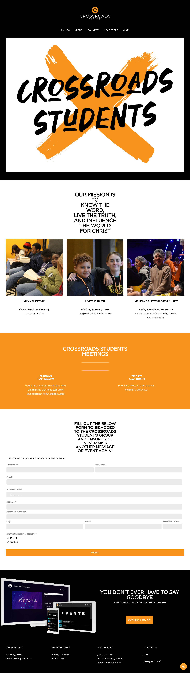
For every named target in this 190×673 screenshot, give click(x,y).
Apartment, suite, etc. (16, 512)
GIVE (126, 30)
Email (9, 477)
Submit (95, 553)
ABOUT (79, 30)
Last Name (100, 465)
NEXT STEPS (111, 30)
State (87, 521)
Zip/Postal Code (170, 521)
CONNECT (94, 30)
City (8, 521)
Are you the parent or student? (20, 534)
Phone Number (13, 489)
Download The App (139, 620)
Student (14, 542)
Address (10, 502)
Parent (13, 538)
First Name (11, 465)
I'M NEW (65, 30)
